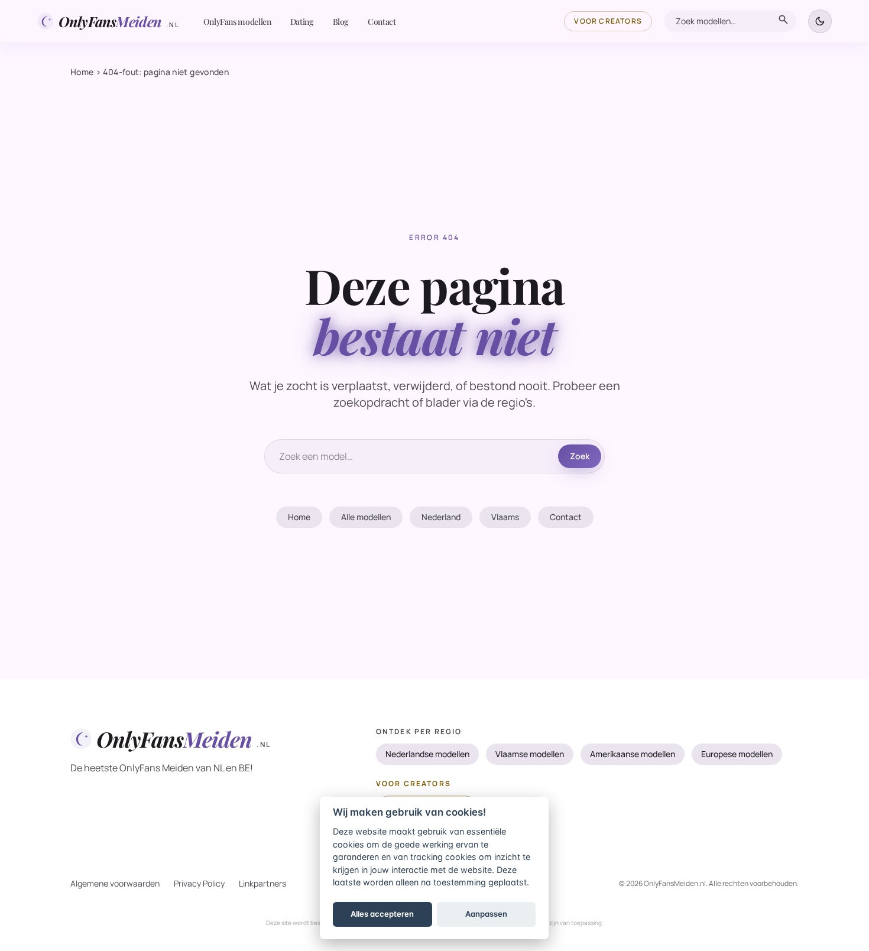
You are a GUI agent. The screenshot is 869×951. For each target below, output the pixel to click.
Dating (302, 21)
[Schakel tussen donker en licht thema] (820, 21)
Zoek (579, 456)
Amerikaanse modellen (632, 753)
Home (81, 71)
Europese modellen (737, 753)
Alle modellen (366, 516)
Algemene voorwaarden (115, 883)
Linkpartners (262, 883)
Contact (382, 21)
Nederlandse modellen (427, 753)
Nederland (441, 516)
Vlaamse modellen (529, 753)
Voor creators (608, 21)
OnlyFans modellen (237, 21)
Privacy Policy (199, 883)
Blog (341, 21)
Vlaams (505, 516)
